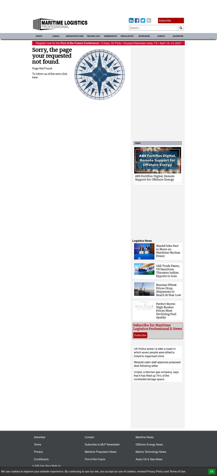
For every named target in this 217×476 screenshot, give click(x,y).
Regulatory (127, 36)
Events (161, 36)
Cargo (56, 36)
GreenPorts (110, 36)
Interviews (144, 36)
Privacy (38, 452)
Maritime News (145, 437)
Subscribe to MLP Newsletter (102, 444)
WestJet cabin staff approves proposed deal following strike (157, 364)
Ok (211, 471)
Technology (93, 36)
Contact (89, 437)
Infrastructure (74, 36)
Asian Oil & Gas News (149, 459)
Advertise (178, 36)
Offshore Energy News (149, 444)
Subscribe (165, 20)
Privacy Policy (155, 471)
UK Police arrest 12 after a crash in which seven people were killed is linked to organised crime (155, 352)
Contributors (41, 459)
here (35, 77)
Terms (37, 444)
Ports (39, 36)
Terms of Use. (178, 471)
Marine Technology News (151, 452)
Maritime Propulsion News (100, 452)
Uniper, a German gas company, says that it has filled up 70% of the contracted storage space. (156, 375)
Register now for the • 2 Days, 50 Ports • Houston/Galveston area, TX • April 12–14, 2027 (108, 43)
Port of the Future (95, 459)
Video (138, 143)
